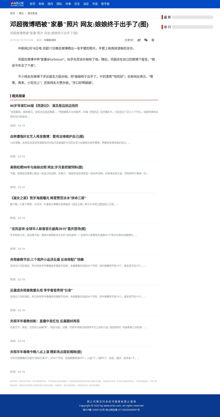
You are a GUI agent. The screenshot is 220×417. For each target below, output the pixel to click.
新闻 (41, 4)
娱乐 (21, 13)
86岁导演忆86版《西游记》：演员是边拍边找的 (44, 105)
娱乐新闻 (32, 13)
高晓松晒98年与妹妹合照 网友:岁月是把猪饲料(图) (46, 167)
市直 (95, 4)
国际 (59, 4)
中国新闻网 (50, 40)
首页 (32, 4)
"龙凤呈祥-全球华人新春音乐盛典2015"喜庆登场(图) (48, 229)
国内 (50, 4)
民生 (77, 4)
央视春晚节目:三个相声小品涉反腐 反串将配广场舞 (47, 259)
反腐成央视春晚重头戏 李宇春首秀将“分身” (41, 290)
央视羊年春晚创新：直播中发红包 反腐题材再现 (45, 321)
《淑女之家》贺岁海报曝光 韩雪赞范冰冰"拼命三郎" (48, 198)
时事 (68, 4)
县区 (86, 4)
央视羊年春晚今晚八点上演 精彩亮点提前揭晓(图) (46, 352)
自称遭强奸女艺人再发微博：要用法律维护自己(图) (47, 136)
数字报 (105, 4)
